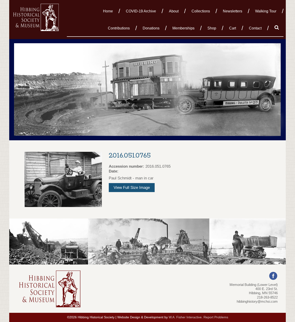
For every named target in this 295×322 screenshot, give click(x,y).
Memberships (183, 28)
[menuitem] (109, 10)
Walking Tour (265, 11)
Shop (211, 28)
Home (108, 11)
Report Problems (216, 317)
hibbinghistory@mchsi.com (257, 301)
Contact (255, 28)
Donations (151, 28)
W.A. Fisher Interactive (185, 317)
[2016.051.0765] (63, 179)
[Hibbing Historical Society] (36, 17)
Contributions (119, 28)
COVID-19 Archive (141, 11)
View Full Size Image (132, 187)
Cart (232, 28)
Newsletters (232, 11)
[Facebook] (273, 275)
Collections (201, 11)
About (174, 11)
